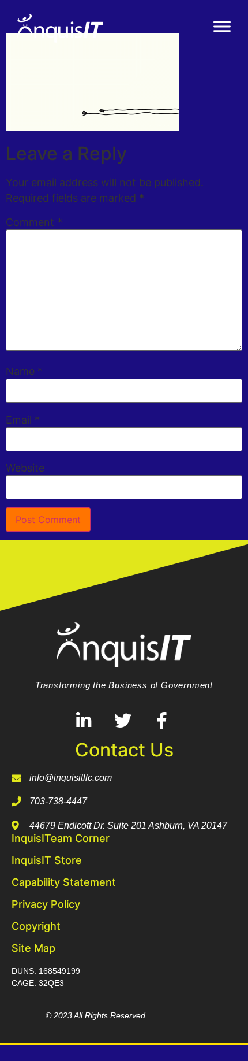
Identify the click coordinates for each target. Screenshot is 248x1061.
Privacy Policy (46, 904)
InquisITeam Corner (61, 838)
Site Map (33, 948)
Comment (34, 222)
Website (25, 468)
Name (24, 371)
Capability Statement (64, 882)
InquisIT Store (47, 860)
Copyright (36, 926)
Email (23, 420)
